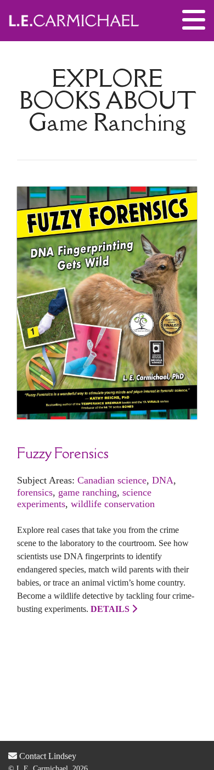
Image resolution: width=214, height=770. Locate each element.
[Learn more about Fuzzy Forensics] (107, 302)
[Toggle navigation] (194, 20)
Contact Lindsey (46, 756)
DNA (162, 480)
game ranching (87, 492)
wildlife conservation (113, 503)
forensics (35, 492)
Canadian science (112, 480)
